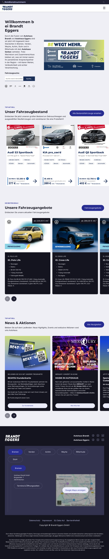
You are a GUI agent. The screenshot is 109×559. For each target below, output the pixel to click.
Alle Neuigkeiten (94, 324)
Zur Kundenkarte (27, 405)
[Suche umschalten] (104, 2)
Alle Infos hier (75, 405)
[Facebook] (93, 436)
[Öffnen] (104, 8)
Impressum (47, 520)
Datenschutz (34, 520)
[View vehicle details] (33, 181)
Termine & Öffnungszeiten (28, 486)
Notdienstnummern (15, 2)
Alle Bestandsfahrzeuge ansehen (87, 113)
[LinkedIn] (102, 436)
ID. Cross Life (58, 219)
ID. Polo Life (10, 219)
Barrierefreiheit (73, 520)
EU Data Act (59, 520)
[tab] (15, 452)
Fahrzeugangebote (93, 208)
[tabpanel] (54, 487)
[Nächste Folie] (13, 298)
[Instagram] (98, 436)
